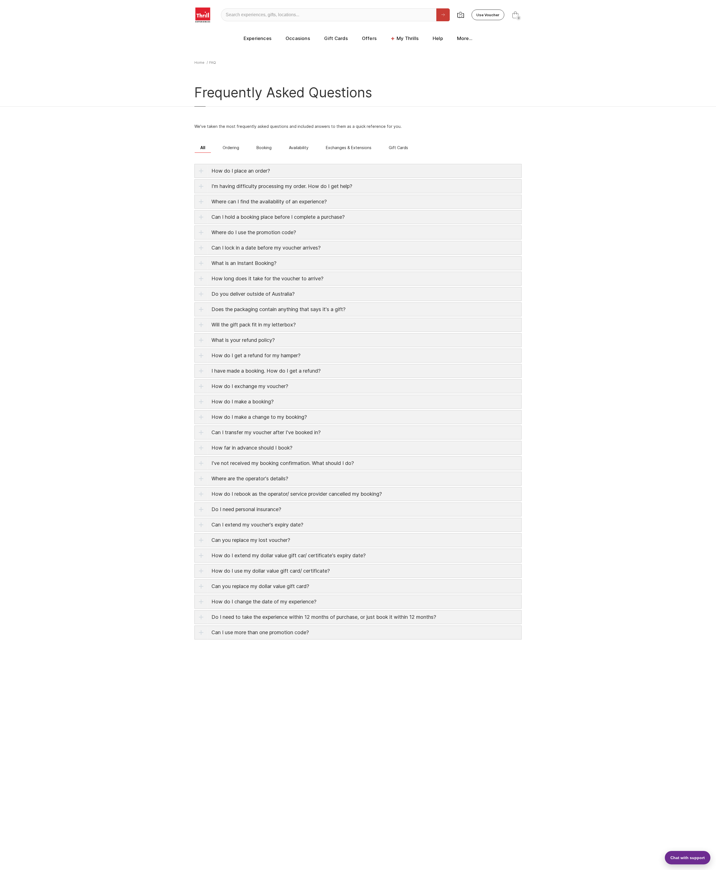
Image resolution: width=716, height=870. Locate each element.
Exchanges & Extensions (348, 147)
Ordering (231, 147)
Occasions (298, 38)
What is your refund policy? (243, 340)
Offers (369, 38)
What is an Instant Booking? (243, 263)
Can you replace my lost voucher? (250, 540)
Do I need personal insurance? (246, 509)
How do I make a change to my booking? (259, 417)
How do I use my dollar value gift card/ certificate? (270, 571)
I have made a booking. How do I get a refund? (266, 371)
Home (199, 62)
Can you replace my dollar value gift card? (260, 586)
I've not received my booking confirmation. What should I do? (282, 463)
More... (464, 38)
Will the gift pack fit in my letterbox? (253, 325)
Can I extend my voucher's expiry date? (257, 525)
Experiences (258, 38)
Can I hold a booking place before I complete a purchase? (278, 217)
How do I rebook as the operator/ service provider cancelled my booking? (296, 494)
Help (438, 38)
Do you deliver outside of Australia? (253, 294)
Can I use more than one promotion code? (260, 632)
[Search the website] (443, 14)
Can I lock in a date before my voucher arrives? (266, 248)
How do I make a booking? (242, 402)
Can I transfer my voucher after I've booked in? (266, 432)
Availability (298, 147)
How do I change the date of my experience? (263, 602)
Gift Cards (336, 38)
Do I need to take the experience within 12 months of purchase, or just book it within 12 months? (323, 617)
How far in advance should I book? (251, 448)
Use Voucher (488, 15)
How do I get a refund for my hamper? (255, 355)
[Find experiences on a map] (460, 14)
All (202, 147)
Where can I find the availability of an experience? (269, 201)
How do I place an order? (240, 171)
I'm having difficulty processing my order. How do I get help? (281, 186)
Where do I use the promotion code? (253, 232)
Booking (264, 147)
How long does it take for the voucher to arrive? (267, 278)
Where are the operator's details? (249, 478)
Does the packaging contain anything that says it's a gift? (278, 309)
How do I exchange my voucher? (249, 386)
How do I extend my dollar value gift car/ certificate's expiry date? (288, 555)
